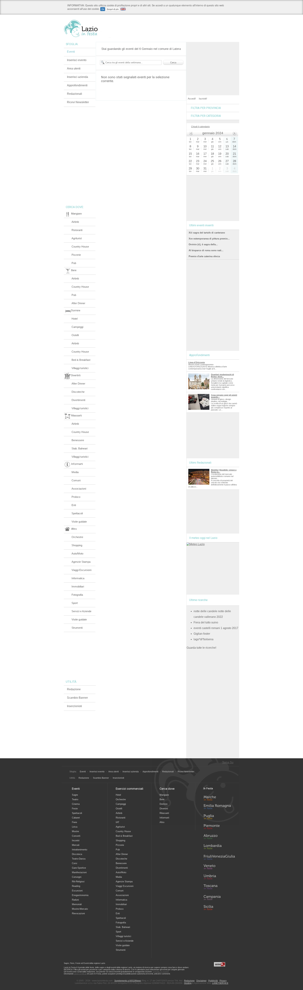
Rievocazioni (78, 913)
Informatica (78, 578)
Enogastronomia (80, 895)
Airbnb (75, 221)
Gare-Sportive (79, 868)
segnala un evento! (161, 972)
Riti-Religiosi (78, 881)
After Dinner (78, 303)
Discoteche (78, 391)
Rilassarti (164, 813)
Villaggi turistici (80, 368)
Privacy (223, 980)
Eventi (71, 51)
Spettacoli (77, 513)
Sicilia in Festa (219, 907)
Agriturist (77, 238)
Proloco (76, 496)
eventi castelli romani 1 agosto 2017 (216, 628)
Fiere (74, 822)
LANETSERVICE (220, 983)
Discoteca (77, 854)
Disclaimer (201, 980)
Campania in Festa (219, 897)
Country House (80, 246)
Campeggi (77, 326)
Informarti (164, 817)
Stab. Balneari (79, 448)
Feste (75, 808)
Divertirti (164, 808)
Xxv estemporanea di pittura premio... (209, 238)
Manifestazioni (79, 872)
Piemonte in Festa (219, 827)
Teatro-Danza (78, 858)
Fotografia (77, 594)
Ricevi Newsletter (78, 102)
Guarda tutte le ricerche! (201, 647)
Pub (74, 263)
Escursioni (77, 890)
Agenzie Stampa (81, 561)
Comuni (76, 480)
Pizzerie (76, 254)
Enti (74, 505)
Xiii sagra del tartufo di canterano (207, 232)
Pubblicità (213, 980)
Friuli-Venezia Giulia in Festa (219, 857)
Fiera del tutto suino (206, 622)
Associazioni (79, 488)
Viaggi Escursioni (81, 569)
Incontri (75, 840)
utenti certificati (80, 974)
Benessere (78, 440)
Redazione (74, 689)
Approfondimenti (77, 85)
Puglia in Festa (219, 817)
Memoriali (77, 904)
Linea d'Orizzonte (196, 362)
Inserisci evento (76, 60)
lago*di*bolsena (203, 639)
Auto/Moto (77, 553)
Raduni (75, 899)
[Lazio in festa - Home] (87, 28)
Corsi (74, 863)
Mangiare (164, 795)
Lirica (74, 826)
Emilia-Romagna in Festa (219, 807)
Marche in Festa (219, 797)
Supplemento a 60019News (127, 980)
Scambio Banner (77, 697)
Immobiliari (78, 586)
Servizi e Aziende (81, 611)
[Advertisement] (213, 64)
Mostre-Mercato (80, 909)
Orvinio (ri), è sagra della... (203, 244)
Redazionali (74, 93)
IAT (117, 822)
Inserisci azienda (77, 76)
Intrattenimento (79, 849)
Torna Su (227, 762)
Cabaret (76, 817)
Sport (75, 602)
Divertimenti (78, 400)
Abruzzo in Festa (219, 837)
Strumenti (77, 627)
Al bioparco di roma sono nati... (206, 250)
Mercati (75, 845)
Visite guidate (79, 521)
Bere (162, 799)
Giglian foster (202, 633)
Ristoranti (77, 230)
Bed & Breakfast (81, 359)
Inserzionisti (74, 706)
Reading (76, 886)
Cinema (76, 804)
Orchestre (77, 537)
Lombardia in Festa (219, 847)
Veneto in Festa (219, 867)
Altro (162, 822)
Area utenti (73, 68)
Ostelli (75, 335)
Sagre (75, 795)
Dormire (163, 804)
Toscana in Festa (219, 887)
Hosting (187, 983)
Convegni (76, 877)
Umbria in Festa (219, 877)
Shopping (77, 545)
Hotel (75, 318)
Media (75, 472)
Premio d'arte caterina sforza (204, 256)
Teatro (75, 799)
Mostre (75, 831)
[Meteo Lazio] (196, 544)
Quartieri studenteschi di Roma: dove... (222, 375)
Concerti (76, 836)
